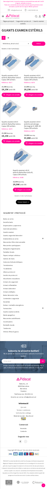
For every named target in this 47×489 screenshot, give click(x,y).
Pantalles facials (8, 252)
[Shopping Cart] (43, 16)
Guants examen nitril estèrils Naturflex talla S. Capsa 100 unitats (11, 78)
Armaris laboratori (9, 289)
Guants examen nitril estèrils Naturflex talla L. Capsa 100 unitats (11, 124)
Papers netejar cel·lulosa (11, 255)
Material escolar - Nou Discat (23, 416)
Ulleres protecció (9, 272)
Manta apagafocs (9, 315)
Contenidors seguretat (11, 299)
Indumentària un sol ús (11, 239)
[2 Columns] (3, 38)
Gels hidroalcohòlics (10, 229)
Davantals (6, 302)
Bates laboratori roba (10, 295)
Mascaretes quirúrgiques (11, 245)
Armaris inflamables (10, 285)
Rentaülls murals (9, 325)
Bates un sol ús (8, 219)
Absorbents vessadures (11, 279)
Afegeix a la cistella (13, 95)
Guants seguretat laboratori (12, 235)
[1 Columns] (8, 38)
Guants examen (8, 232)
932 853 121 (29, 394)
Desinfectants (8, 222)
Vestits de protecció (10, 275)
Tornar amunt (24, 202)
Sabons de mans (9, 259)
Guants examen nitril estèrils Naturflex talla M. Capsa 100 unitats (34, 78)
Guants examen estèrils (11, 312)
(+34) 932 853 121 (33, 10)
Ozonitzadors (8, 322)
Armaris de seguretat (10, 282)
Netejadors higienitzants (11, 249)
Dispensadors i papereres (12, 226)
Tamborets (7, 328)
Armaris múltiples (9, 292)
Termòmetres (8, 265)
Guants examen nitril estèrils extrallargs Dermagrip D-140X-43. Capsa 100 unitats (32, 125)
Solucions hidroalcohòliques (13, 262)
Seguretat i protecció (14, 213)
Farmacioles (7, 308)
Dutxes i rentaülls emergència (13, 305)
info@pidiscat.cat (16, 10)
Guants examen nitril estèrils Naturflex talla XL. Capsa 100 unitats (23, 172)
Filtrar (39, 44)
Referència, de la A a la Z (16, 43)
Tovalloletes (7, 269)
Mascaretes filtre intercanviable (14, 242)
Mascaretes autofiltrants (11, 318)
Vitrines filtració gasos (11, 332)
